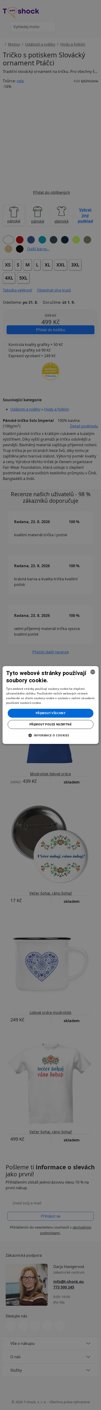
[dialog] (51, 705)
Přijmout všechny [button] (50, 713)
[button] (50, 735)
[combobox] (92, 672)
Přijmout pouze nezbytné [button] (50, 724)
